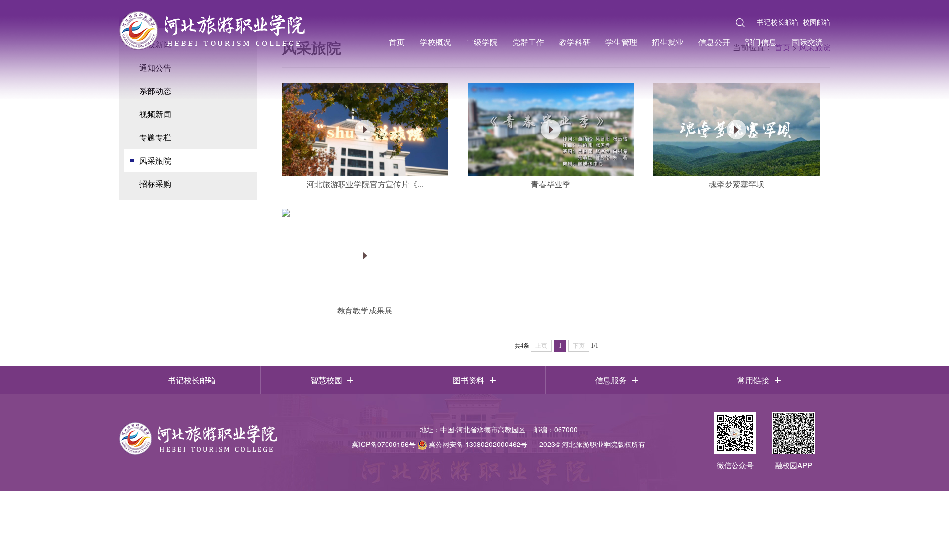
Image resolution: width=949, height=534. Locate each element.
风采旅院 (155, 160)
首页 (397, 41)
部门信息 (760, 41)
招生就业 (668, 41)
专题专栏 (155, 137)
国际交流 (807, 41)
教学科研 (575, 41)
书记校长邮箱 (777, 22)
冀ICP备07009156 (380, 444)
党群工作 (528, 41)
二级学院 (482, 41)
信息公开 (714, 41)
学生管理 (621, 41)
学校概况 (435, 41)
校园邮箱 (816, 22)
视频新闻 (155, 114)
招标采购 (155, 183)
